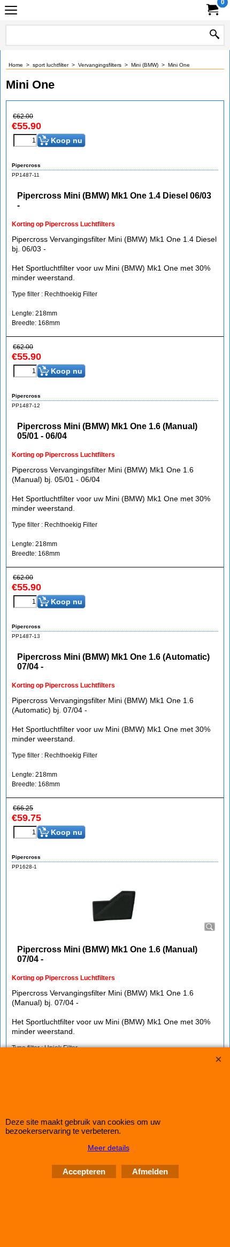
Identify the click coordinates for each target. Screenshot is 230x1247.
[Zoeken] (214, 35)
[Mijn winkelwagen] (212, 10)
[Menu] (11, 11)
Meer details (108, 1147)
